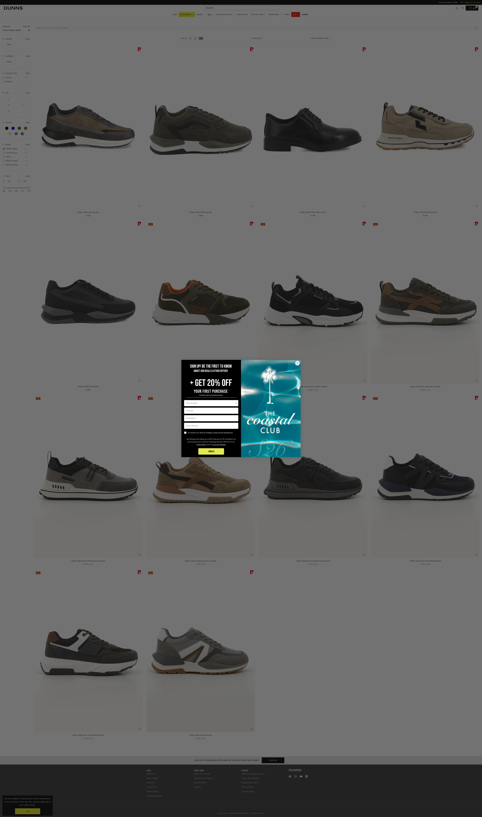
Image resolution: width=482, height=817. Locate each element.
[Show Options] (236, 403)
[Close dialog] (297, 363)
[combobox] (210, 403)
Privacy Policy (201, 444)
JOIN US (211, 451)
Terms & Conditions (219, 444)
